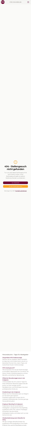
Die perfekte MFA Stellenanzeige (12, 357)
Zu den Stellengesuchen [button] (15, 186)
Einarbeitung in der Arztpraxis (11, 392)
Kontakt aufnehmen (21, 191)
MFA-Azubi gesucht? (8, 368)
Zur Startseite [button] (15, 182)
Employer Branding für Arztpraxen (12, 404)
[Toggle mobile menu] (28, 2)
